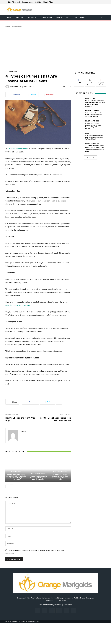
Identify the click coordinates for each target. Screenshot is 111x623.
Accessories (17, 26)
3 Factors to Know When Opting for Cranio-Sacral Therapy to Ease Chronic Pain (94, 148)
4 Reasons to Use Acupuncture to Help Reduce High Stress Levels (60, 477)
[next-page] (11, 486)
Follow (90, 79)
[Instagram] (93, 2)
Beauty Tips (16, 472)
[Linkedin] (52, 610)
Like (79, 79)
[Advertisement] (55, 48)
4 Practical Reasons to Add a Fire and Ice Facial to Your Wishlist (94, 137)
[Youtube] (103, 2)
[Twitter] (97, 2)
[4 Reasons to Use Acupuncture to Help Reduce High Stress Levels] (60, 469)
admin (15, 87)
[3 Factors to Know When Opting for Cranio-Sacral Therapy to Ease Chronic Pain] (79, 147)
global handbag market (18, 149)
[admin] (7, 86)
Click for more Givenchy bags (17, 305)
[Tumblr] (66, 610)
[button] (102, 17)
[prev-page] (7, 486)
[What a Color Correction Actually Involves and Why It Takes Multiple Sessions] (16, 469)
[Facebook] (90, 2)
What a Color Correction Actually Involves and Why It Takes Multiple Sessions (16, 477)
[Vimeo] (100, 2)
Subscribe (101, 79)
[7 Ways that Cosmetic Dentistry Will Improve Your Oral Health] (38, 469)
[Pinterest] (59, 610)
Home (7, 26)
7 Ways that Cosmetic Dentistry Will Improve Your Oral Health (38, 478)
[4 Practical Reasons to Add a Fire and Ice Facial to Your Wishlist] (79, 136)
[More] (59, 94)
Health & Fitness (38, 473)
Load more (89, 157)
